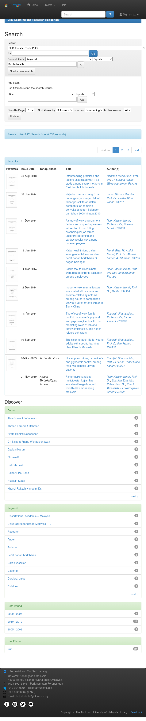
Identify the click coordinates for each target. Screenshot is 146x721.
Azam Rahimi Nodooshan (23, 434)
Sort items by (46, 110)
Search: (12, 43)
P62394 (120, 366)
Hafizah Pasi (15, 465)
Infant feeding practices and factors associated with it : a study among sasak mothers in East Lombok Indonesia (84, 181)
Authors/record (113, 110)
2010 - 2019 (15, 621)
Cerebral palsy (16, 578)
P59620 (122, 321)
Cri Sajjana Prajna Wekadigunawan (120, 181)
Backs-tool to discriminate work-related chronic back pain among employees (84, 272)
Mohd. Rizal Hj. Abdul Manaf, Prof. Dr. (120, 252)
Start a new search (21, 71)
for (9, 53)
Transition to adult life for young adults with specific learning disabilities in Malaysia (85, 343)
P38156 (132, 183)
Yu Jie (115, 291)
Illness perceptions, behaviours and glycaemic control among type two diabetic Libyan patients (84, 363)
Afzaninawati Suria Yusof (22, 418)
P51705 (135, 258)
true (10, 649)
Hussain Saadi (16, 481)
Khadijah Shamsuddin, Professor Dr (120, 315)
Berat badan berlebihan (22, 555)
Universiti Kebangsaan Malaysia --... (29, 524)
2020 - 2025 (15, 614)
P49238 (111, 347)
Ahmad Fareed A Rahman (121, 256)
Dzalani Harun (121, 343)
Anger (11, 539)
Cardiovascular (17, 563)
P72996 (120, 392)
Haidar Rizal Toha (18, 473)
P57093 (120, 228)
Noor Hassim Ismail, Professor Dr (119, 222)
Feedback (136, 712)
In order (79, 110)
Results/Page (16, 110)
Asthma (12, 547)
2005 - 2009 (15, 629)
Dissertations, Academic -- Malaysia (29, 516)
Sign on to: (129, 14)
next (136, 150)
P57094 (111, 276)
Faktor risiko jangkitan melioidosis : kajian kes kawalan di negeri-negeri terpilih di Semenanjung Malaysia (80, 384)
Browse (48, 5)
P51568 (125, 291)
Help (63, 5)
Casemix (13, 570)
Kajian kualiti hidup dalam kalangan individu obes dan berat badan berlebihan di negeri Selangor (82, 256)
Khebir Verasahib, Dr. (121, 386)
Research (13, 531)
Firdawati (13, 457)
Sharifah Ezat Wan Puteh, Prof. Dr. (120, 382)
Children (13, 586)
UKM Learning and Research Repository (33, 20)
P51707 (119, 202)
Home (34, 5)
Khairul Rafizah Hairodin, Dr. (25, 488)
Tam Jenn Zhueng (123, 273)
